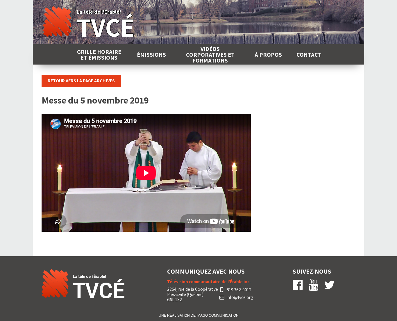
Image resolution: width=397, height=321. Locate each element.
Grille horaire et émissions (99, 54)
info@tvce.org (240, 297)
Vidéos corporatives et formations (210, 54)
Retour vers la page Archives (81, 81)
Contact (308, 55)
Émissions (151, 55)
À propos (268, 55)
